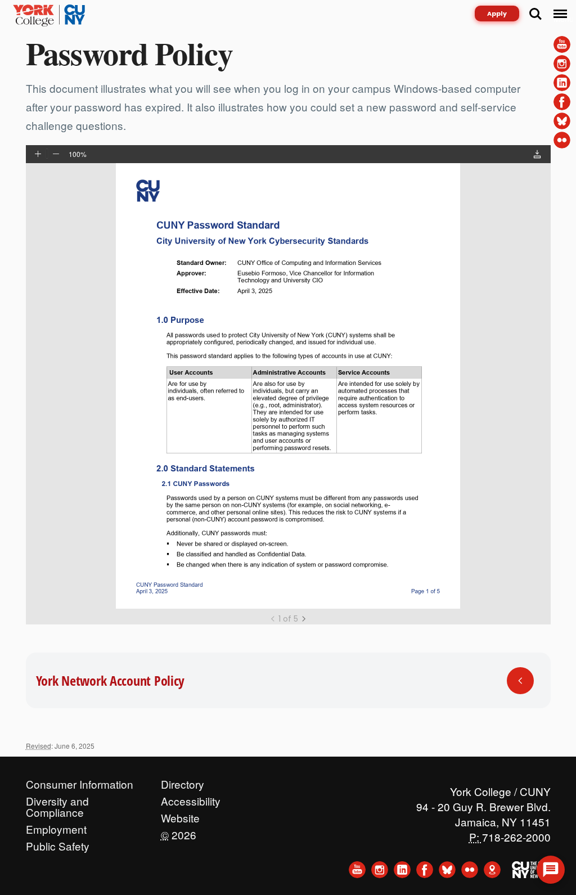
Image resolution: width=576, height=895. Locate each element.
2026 (178, 832)
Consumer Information (79, 781)
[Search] (535, 14)
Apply (497, 13)
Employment (56, 826)
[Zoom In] (38, 154)
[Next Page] (303, 618)
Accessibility (190, 798)
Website (180, 815)
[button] (537, 156)
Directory (182, 781)
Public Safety (57, 843)
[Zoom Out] (56, 154)
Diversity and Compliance (57, 798)
